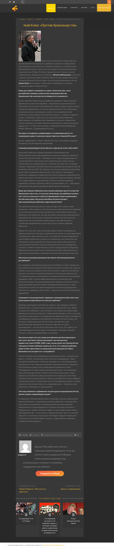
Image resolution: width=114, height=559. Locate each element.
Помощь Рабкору (104, 8)
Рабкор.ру (22, 455)
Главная (51, 8)
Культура (74, 7)
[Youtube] (10, 2)
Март (52, 19)
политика (63, 435)
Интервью (38, 19)
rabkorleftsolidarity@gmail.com (54, 545)
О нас (93, 7)
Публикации (62, 7)
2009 (46, 19)
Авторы (84, 7)
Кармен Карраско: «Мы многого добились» (32, 490)
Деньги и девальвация (70, 489)
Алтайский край (49, 435)
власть (57, 435)
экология (69, 435)
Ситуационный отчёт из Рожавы (26, 520)
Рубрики (30, 19)
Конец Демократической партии (73, 521)
